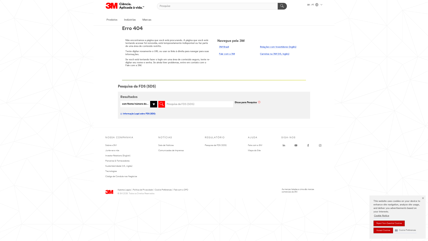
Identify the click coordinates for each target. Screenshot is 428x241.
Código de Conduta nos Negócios (121, 176)
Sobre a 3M (111, 145)
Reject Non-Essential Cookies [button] (389, 223)
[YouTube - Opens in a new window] (295, 145)
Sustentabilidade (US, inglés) (118, 166)
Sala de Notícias (166, 145)
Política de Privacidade (143, 190)
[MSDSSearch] (161, 104)
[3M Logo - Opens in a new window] (125, 6)
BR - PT (310, 5)
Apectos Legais (124, 190)
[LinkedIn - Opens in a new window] (283, 145)
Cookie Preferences (163, 190)
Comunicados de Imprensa (171, 150)
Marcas (146, 20)
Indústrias (130, 20)
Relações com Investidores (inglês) (278, 47)
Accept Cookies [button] (383, 230)
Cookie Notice (381, 216)
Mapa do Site (254, 150)
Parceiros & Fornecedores (117, 161)
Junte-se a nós (112, 150)
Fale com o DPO (181, 190)
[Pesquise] (282, 6)
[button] (405, 230)
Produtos (111, 20)
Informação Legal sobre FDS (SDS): (139, 114)
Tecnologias (111, 171)
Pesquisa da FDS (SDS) (216, 145)
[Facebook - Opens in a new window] (308, 145)
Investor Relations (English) (117, 156)
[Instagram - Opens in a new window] (320, 145)
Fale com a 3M (227, 54)
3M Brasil (224, 47)
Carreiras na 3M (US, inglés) (274, 54)
